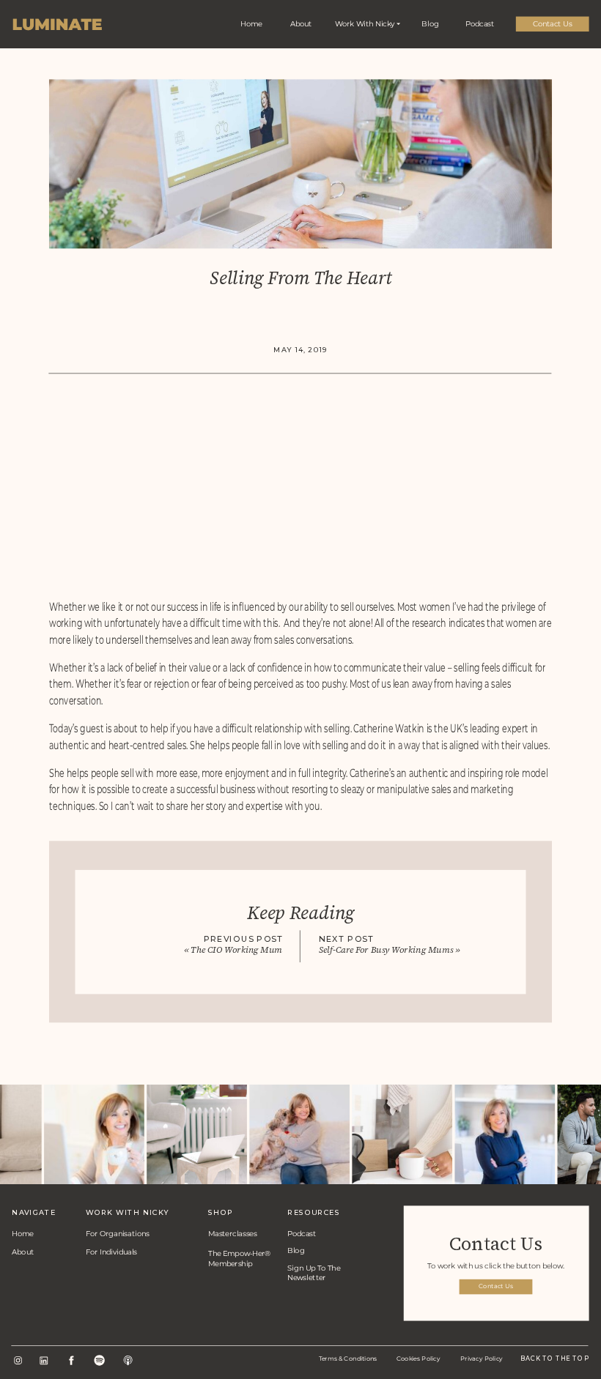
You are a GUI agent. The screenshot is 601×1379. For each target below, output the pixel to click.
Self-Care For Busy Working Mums (386, 949)
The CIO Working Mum (236, 949)
